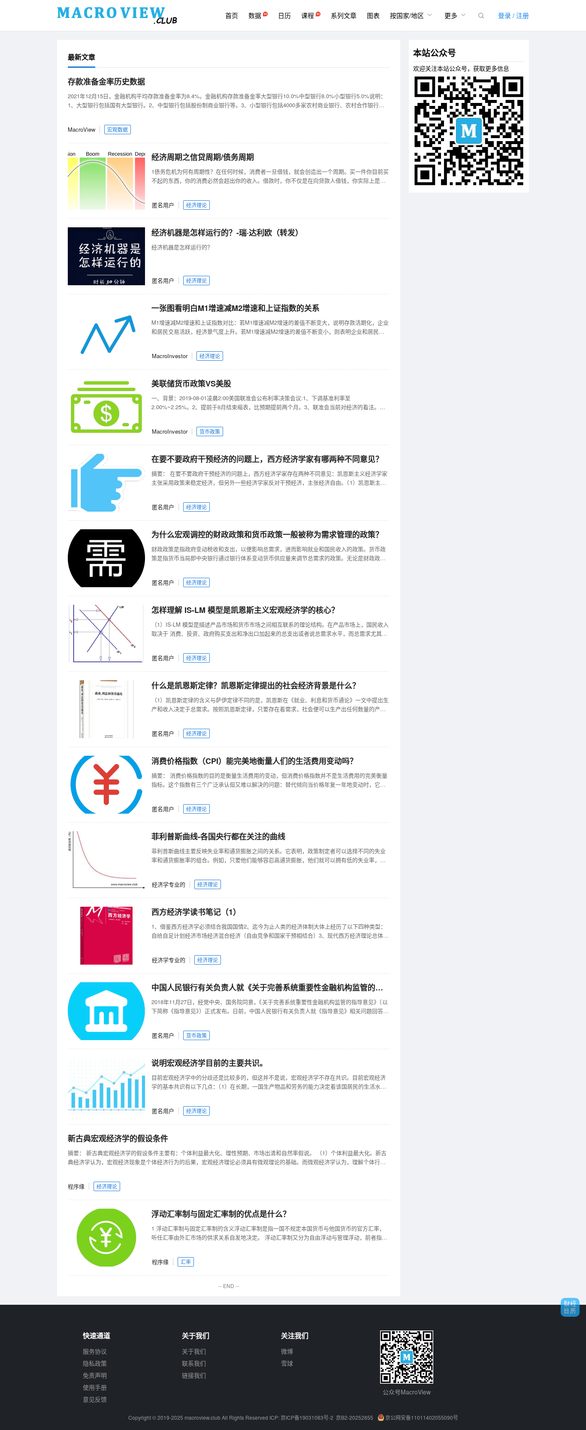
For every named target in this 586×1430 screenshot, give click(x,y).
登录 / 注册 (513, 15)
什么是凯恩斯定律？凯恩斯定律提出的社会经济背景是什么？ (255, 685)
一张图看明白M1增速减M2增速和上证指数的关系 (235, 308)
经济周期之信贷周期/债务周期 (202, 157)
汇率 (186, 1261)
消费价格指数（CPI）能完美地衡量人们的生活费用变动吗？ (254, 761)
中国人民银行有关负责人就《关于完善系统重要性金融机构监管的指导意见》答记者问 (270, 987)
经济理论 (196, 204)
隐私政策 (95, 1363)
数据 (255, 15)
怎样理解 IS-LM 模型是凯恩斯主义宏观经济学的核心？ (245, 610)
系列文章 (343, 15)
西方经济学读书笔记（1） (196, 912)
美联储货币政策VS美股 (191, 383)
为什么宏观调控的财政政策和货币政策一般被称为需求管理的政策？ (267, 534)
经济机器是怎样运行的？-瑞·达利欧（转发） (227, 232)
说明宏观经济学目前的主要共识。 (209, 1063)
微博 (287, 1351)
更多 (456, 15)
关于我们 (194, 1351)
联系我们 (194, 1363)
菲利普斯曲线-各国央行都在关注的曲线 (218, 836)
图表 (373, 15)
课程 (308, 15)
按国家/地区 (412, 15)
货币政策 (209, 431)
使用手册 (95, 1387)
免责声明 (95, 1375)
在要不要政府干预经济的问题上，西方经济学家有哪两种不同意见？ (267, 459)
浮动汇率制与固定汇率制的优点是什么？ (220, 1214)
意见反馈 (95, 1399)
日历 (284, 15)
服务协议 (95, 1351)
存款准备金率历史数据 (106, 81)
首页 (231, 15)
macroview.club (202, 1417)
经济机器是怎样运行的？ (182, 247)
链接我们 (194, 1375)
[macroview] (117, 15)
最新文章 (81, 57)
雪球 (287, 1363)
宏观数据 (117, 129)
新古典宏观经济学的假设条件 (118, 1138)
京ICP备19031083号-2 (307, 1417)
